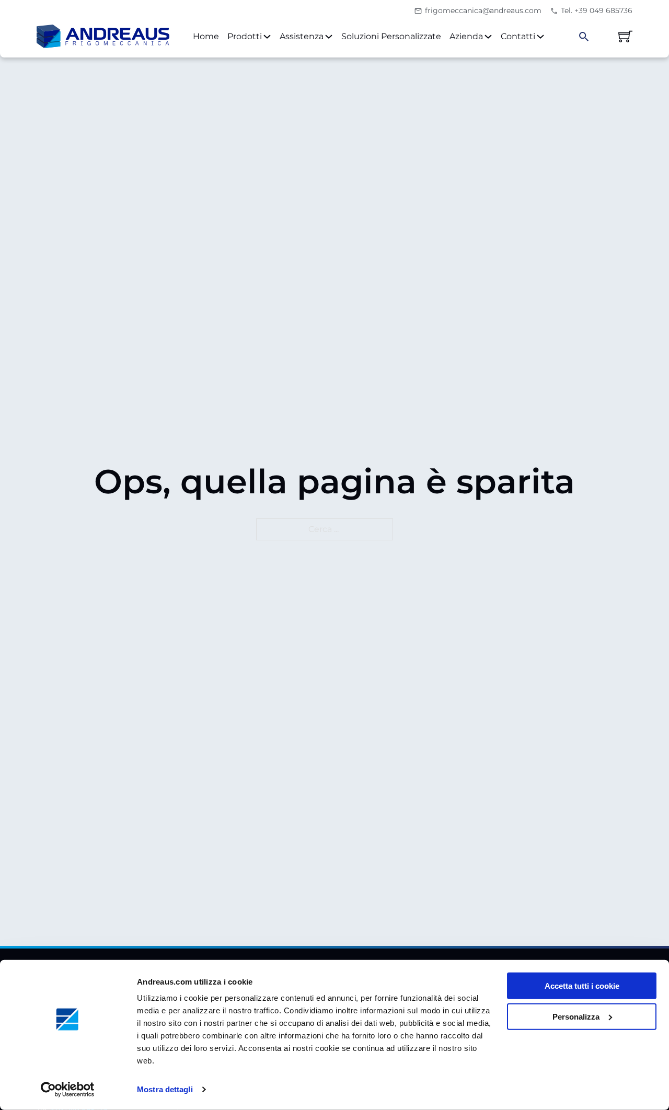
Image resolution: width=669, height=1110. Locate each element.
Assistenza (302, 36)
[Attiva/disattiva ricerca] (583, 36)
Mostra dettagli (165, 1089)
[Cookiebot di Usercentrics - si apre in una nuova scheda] (67, 1089)
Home (206, 36)
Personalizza (575, 1016)
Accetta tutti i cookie (582, 985)
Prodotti (244, 36)
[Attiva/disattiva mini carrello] (625, 36)
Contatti (518, 36)
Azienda (466, 36)
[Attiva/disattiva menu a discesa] (267, 36)
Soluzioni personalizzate (391, 36)
